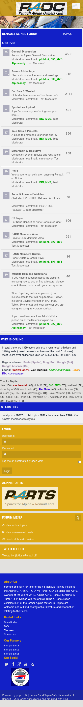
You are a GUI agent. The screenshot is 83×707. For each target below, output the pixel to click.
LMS (18, 393)
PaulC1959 (45, 206)
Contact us (10, 634)
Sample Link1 (11, 645)
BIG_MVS (56, 59)
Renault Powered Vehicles (27, 194)
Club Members (39, 369)
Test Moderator (36, 63)
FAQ (6, 626)
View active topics (16, 525)
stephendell (20, 385)
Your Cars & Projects (24, 131)
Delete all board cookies (19, 539)
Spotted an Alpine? (23, 107)
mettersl (72, 385)
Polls (14, 170)
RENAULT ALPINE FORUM (19, 33)
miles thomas (65, 389)
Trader (75, 369)
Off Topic (17, 218)
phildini (44, 59)
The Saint (45, 389)
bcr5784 (76, 393)
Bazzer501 (12, 400)
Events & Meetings (23, 71)
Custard (4, 393)
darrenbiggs (35, 393)
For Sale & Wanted (23, 91)
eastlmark (32, 59)
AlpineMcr (56, 397)
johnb (23, 397)
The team (9, 630)
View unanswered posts (19, 532)
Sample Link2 (11, 649)
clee (2, 385)
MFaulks (38, 397)
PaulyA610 (17, 210)
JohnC (38, 385)
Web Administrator (12, 373)
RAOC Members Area (24, 234)
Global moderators (60, 369)
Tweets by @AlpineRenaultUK (19, 555)
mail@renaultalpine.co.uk (41, 320)
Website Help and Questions (29, 274)
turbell (9, 397)
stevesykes (28, 419)
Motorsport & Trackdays (26, 151)
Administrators (20, 369)
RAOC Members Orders (25, 254)
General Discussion (23, 51)
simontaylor (46, 158)
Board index (10, 622)
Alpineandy (18, 63)
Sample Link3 (11, 653)
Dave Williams (57, 393)
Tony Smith (75, 397)
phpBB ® (22, 695)
